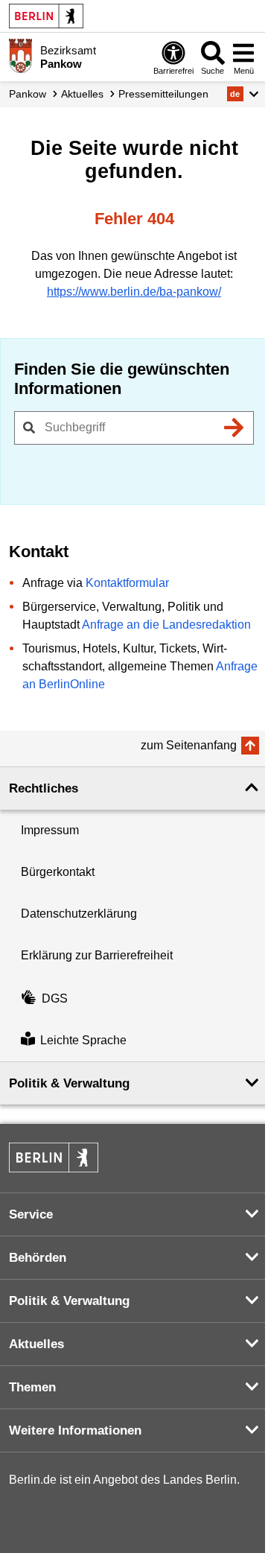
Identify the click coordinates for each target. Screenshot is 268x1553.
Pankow (27, 94)
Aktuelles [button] (36, 1344)
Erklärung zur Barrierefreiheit (97, 955)
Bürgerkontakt (58, 872)
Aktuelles (82, 94)
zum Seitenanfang (189, 745)
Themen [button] (32, 1387)
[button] (243, 93)
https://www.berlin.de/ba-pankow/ (134, 291)
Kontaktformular (127, 583)
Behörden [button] (37, 1258)
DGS (55, 998)
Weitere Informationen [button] (75, 1430)
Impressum (50, 830)
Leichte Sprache (83, 1040)
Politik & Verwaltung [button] (69, 1083)
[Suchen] (234, 427)
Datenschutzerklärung (79, 913)
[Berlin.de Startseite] (46, 16)
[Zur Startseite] (20, 56)
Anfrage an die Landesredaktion (166, 624)
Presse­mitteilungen (163, 94)
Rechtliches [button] (43, 788)
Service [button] (31, 1214)
